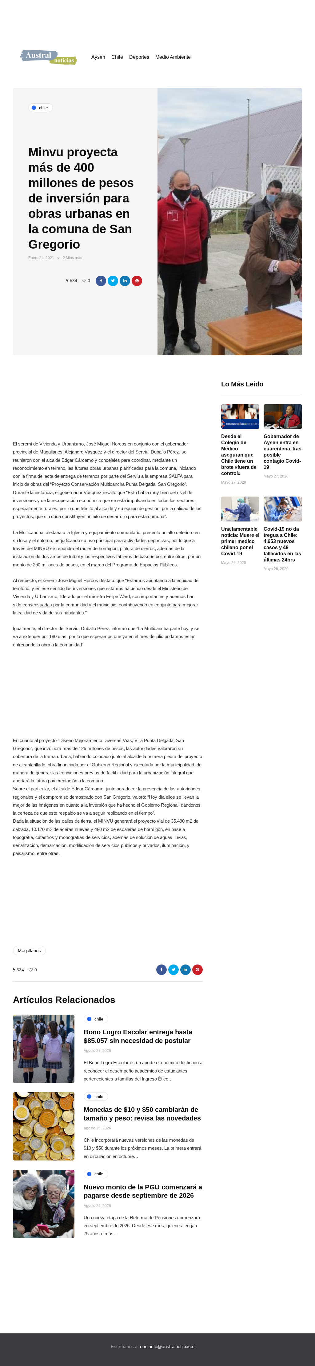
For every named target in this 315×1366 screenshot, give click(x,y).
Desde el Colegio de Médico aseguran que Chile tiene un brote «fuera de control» (239, 455)
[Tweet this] (113, 281)
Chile (117, 57)
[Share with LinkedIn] (125, 281)
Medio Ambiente (173, 57)
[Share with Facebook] (101, 281)
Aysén (98, 57)
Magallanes (29, 950)
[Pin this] (137, 281)
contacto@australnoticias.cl (167, 1346)
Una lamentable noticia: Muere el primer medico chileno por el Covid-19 (240, 541)
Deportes (139, 57)
